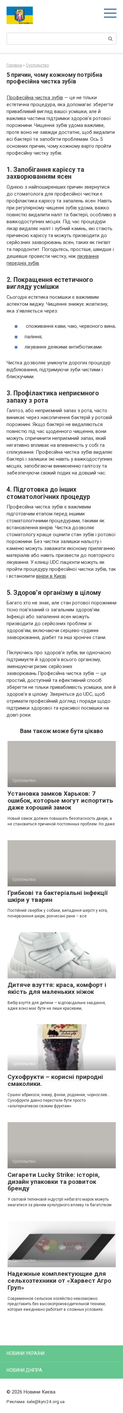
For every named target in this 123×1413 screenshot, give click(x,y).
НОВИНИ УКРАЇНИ (26, 1353)
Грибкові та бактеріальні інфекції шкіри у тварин (58, 896)
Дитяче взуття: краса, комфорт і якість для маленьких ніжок (57, 988)
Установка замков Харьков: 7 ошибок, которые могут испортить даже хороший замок (60, 800)
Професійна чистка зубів (35, 98)
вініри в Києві (51, 576)
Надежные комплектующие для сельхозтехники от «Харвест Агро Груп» (59, 1280)
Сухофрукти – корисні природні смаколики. (55, 1080)
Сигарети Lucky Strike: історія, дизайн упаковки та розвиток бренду (54, 1181)
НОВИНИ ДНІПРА (24, 1370)
